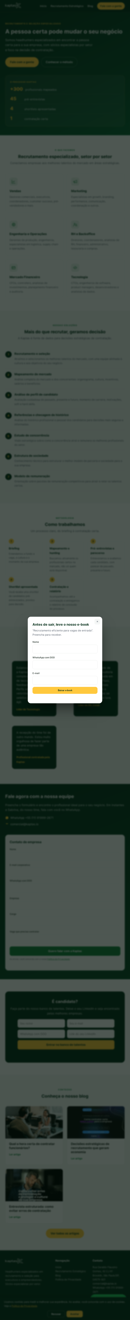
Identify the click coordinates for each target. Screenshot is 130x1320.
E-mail (36, 673)
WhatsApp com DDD (43, 657)
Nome (35, 642)
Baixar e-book (65, 690)
